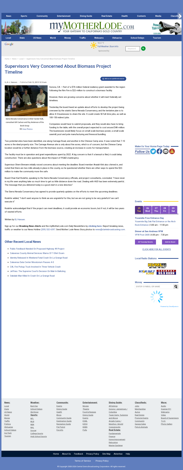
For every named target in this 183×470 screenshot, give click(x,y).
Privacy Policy (92, 454)
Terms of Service (83, 461)
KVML (85, 421)
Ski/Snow (34, 412)
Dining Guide (86, 16)
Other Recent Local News (23, 242)
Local (8, 38)
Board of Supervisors (170, 418)
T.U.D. (163, 421)
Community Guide (63, 418)
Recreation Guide (63, 424)
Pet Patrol (60, 427)
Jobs (137, 406)
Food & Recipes (89, 412)
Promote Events (141, 418)
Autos (137, 412)
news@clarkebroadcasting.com (110, 229)
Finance (112, 436)
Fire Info (59, 430)
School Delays (137, 38)
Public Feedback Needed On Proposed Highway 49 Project (37, 249)
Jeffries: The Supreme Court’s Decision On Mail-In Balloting (37, 271)
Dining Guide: (115, 402)
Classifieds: (141, 402)
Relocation (113, 442)
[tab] (139, 210)
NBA (32, 424)
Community (42, 16)
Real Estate (107, 16)
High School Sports (38, 436)
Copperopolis (114, 427)
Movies (86, 406)
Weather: (34, 402)
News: (7, 402)
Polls (85, 430)
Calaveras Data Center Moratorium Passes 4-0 (32, 262)
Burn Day (34, 406)
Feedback (78, 454)
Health (125, 16)
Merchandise (140, 409)
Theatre (86, 409)
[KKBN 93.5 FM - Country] (166, 271)
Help (128, 454)
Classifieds (176, 16)
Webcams (99, 38)
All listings (113, 406)
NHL (32, 427)
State (22, 38)
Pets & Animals (141, 427)
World (53, 38)
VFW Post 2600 (142, 234)
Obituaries (117, 38)
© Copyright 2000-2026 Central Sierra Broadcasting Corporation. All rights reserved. (91, 466)
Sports (24, 16)
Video (163, 415)
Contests (141, 16)
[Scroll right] (180, 16)
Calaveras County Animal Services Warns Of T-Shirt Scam (37, 253)
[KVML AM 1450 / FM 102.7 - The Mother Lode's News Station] (157, 265)
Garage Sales (140, 424)
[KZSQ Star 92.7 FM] (145, 271)
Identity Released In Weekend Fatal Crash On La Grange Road (38, 258)
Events (59, 406)
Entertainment (63, 16)
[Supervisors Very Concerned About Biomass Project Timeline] (26, 115)
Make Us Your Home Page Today (152, 146)
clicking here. (95, 226)
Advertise (118, 454)
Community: (62, 402)
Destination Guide (63, 421)
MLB (32, 421)
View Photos (27, 129)
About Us (66, 454)
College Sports (36, 433)
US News (37, 38)
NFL (32, 418)
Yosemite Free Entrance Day (149, 218)
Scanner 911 (166, 409)
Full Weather (103, 46)
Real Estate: (115, 430)
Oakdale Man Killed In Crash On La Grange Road (32, 276)
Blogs (58, 415)
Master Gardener (116, 445)
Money (67, 38)
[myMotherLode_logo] (92, 27)
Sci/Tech (8, 433)
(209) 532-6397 (48, 229)
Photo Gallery (166, 424)
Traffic (82, 38)
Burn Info (114, 46)
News (8, 16)
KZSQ (85, 424)
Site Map (106, 454)
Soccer (33, 430)
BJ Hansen (20, 219)
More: (164, 402)
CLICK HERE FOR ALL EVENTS (156, 249)
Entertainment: (90, 402)
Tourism (157, 38)
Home (56, 454)
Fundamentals (115, 433)
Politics (7, 424)
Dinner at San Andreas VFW (149, 231)
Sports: (34, 415)
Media (158, 16)
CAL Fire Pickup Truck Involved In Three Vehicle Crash (35, 267)
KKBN (85, 427)
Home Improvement (117, 439)
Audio (163, 406)
